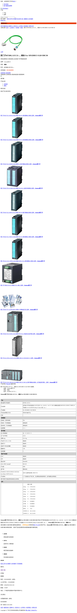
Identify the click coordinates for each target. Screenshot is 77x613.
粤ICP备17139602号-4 (31, 610)
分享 (2, 52)
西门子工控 (36, 525)
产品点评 (8, 384)
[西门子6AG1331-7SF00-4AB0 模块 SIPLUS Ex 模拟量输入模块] (38, 249)
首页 (2, 26)
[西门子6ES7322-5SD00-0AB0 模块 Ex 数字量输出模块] (38, 152)
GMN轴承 (30, 18)
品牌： (33, 115)
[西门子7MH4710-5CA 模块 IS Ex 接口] (38, 273)
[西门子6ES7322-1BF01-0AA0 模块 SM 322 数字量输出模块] (38, 200)
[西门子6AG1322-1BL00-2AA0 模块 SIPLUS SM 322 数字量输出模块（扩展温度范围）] (38, 370)
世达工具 (9, 18)
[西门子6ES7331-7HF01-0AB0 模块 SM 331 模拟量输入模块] (38, 224)
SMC (22, 18)
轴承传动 (5, 26)
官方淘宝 (6, 4)
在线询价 (3, 73)
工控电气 (12, 27)
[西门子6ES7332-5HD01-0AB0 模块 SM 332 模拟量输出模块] (38, 127)
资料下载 (3, 570)
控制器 (17, 27)
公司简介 (21, 26)
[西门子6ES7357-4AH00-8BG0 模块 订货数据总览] (38, 297)
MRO (14, 1)
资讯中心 (16, 26)
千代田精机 (19, 563)
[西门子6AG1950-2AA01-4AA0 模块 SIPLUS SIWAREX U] (38, 346)
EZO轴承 (14, 18)
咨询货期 (8, 73)
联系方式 (3, 20)
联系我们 (26, 26)
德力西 (19, 18)
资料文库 (31, 26)
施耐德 (26, 18)
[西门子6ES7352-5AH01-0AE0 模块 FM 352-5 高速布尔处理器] (38, 321)
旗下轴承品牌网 (8, 5)
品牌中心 (10, 26)
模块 (21, 27)
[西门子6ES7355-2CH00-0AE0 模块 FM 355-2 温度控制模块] (38, 176)
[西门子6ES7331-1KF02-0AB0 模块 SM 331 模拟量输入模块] (38, 103)
